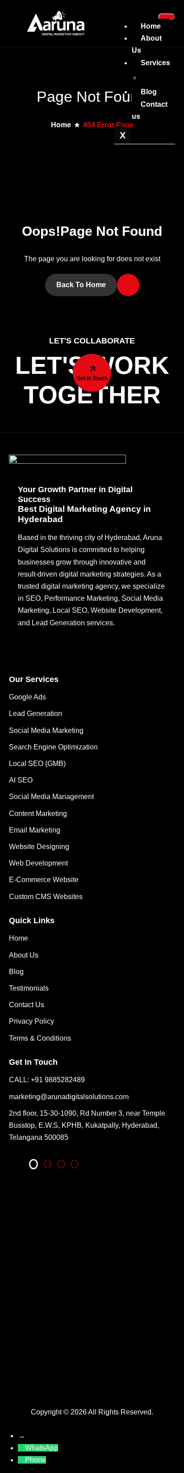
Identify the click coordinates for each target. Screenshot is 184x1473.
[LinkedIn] (33, 1164)
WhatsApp (41, 1448)
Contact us (149, 110)
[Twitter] (47, 1164)
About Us (147, 44)
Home (151, 26)
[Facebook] (61, 1164)
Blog (149, 92)
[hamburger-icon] (166, 16)
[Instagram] (74, 1164)
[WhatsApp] (21, 1448)
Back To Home (81, 285)
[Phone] (21, 1460)
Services (155, 63)
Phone (35, 1460)
